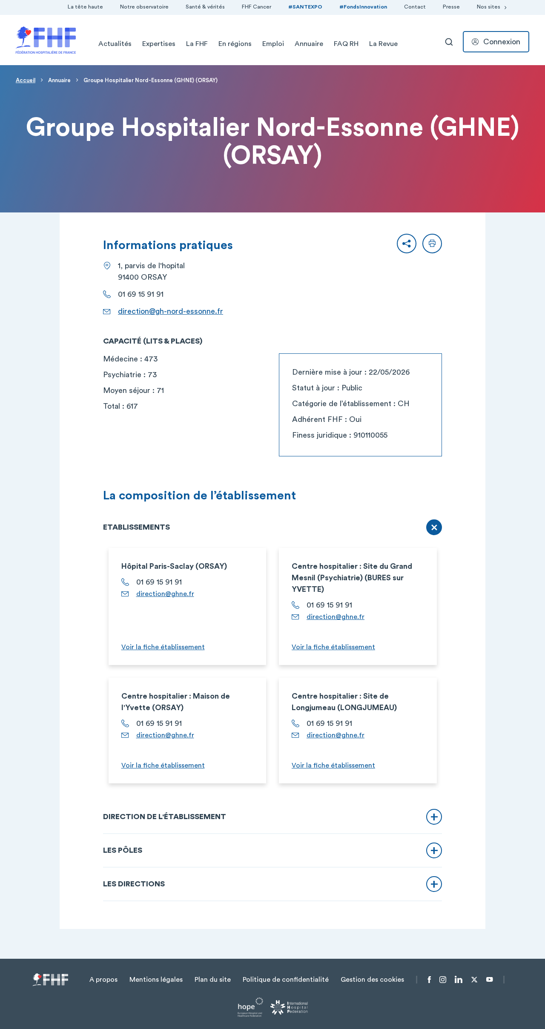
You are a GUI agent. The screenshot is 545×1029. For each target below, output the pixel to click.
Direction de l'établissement (164, 816)
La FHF (197, 43)
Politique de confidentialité (286, 979)
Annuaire (309, 43)
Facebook (429, 979)
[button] (406, 243)
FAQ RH (346, 43)
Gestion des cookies (372, 979)
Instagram (442, 979)
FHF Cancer (256, 6)
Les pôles (122, 850)
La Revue (383, 43)
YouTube (489, 979)
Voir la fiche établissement (163, 647)
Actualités (115, 43)
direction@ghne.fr (165, 593)
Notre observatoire (144, 6)
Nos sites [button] (488, 6)
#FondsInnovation (363, 6)
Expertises (158, 43)
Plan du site (213, 979)
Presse (451, 6)
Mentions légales (156, 979)
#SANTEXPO (305, 6)
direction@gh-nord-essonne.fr (170, 311)
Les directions (134, 884)
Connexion (501, 42)
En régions (235, 43)
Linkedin (459, 979)
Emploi (273, 43)
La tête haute (85, 6)
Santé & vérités (205, 6)
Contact (415, 6)
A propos (103, 979)
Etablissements (136, 527)
